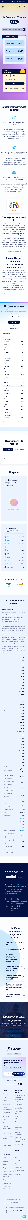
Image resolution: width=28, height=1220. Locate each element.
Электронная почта (15, 1031)
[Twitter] (15, 1080)
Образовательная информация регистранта (14, 1204)
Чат (15, 1035)
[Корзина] (19, 7)
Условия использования (14, 1202)
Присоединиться (18, 1073)
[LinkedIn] (12, 1080)
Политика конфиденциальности (14, 1199)
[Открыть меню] (25, 7)
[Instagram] (10, 1080)
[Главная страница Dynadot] (2, 7)
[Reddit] (20, 1080)
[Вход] (15, 7)
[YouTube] (17, 1080)
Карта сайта (18, 1164)
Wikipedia (21, 830)
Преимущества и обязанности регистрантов (14, 1207)
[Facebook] (8, 1080)
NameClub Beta (19, 1145)
